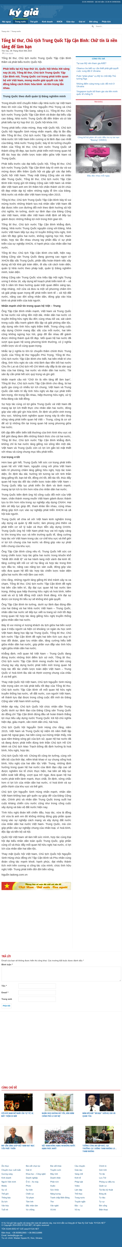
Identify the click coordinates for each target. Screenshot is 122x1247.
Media (4, 1186)
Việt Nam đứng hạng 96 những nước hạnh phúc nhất (58, 1147)
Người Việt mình (8, 1182)
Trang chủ (5, 31)
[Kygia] (23, 12)
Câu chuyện (80, 1166)
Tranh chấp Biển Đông (59, 1198)
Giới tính (103, 1170)
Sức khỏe (54, 1190)
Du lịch (4, 1202)
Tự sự (102, 1202)
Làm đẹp (78, 1190)
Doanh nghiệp (32, 1178)
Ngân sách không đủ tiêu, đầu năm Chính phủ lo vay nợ (58, 1114)
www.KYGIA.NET (31, 1229)
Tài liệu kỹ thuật (106, 1190)
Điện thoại (103, 1210)
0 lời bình (8, 53)
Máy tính (54, 1174)
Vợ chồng (30, 1210)
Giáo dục (70, 22)
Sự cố (4, 1190)
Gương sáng (6, 1174)
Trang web (6, 999)
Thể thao (78, 1194)
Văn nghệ (54, 1206)
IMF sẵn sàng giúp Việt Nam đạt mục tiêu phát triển (18, 1147)
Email (4, 992)
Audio (52, 1186)
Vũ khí (53, 1210)
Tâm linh (29, 1202)
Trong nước (20, 22)
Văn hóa (5, 1206)
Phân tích (106, 22)
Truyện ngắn (80, 1202)
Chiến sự (30, 1194)
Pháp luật (79, 1182)
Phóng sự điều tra (107, 1182)
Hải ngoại (6, 22)
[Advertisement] (36, 925)
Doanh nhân (55, 1178)
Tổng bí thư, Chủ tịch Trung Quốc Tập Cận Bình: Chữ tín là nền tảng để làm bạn (59, 43)
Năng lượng (55, 1194)
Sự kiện (29, 1190)
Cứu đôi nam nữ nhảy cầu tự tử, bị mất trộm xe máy (17, 1114)
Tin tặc (102, 1174)
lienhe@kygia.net (15, 1235)
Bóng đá (102, 1194)
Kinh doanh (47, 22)
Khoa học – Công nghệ (36, 1174)
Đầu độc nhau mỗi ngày (98, 175)
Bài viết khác (56, 1166)
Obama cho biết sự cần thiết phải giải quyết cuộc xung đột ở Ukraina (97, 69)
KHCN (59, 22)
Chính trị (102, 1166)
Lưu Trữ (102, 1178)
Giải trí (82, 22)
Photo (28, 1186)
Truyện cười (55, 1170)
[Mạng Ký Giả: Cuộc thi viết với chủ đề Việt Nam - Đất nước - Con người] (36, 886)
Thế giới (34, 22)
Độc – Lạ (78, 1206)
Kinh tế (78, 1178)
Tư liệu (102, 1198)
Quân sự (103, 1186)
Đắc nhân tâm (32, 1206)
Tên (4, 986)
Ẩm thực (5, 1166)
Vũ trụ (77, 1210)
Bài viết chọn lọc (33, 1166)
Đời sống (93, 22)
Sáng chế (79, 1174)
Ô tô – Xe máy (32, 1182)
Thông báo (6, 1198)
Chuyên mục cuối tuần (11, 1170)
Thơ (52, 1202)
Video (77, 1186)
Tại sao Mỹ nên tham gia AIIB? (91, 63)
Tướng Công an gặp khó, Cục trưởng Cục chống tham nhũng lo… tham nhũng (99, 1148)
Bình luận (7, 964)
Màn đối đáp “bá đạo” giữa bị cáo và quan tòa (98, 1114)
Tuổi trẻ (4, 1210)
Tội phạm (30, 1198)
